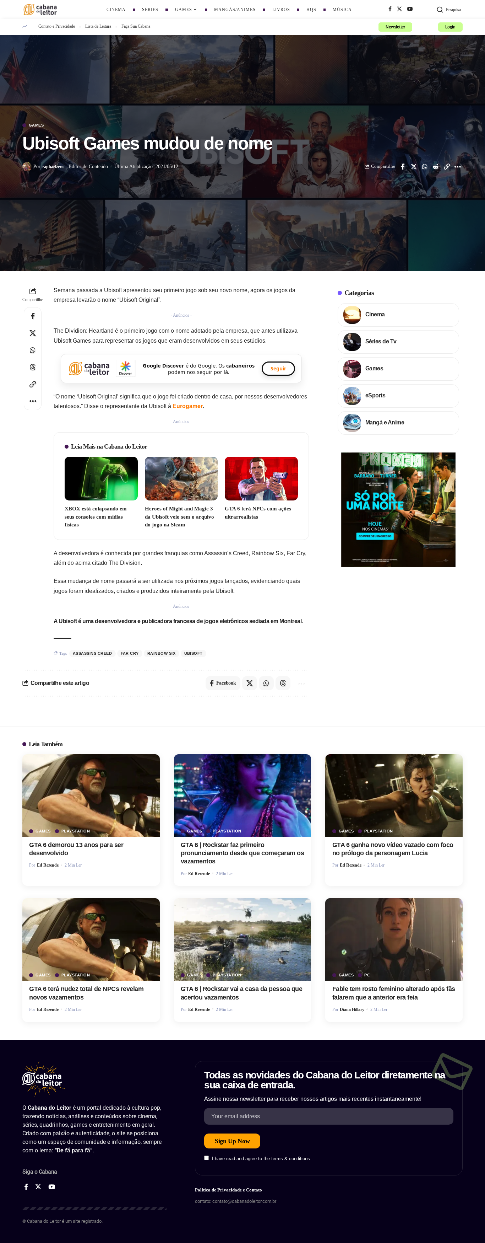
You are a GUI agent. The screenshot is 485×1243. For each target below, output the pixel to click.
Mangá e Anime (384, 422)
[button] (448, 9)
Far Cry (130, 653)
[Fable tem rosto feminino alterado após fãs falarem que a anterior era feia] (394, 939)
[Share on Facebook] (403, 166)
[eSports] (352, 396)
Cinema (375, 314)
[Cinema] (352, 315)
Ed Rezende (48, 865)
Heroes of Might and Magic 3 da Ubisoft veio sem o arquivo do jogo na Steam (179, 516)
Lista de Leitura (98, 26)
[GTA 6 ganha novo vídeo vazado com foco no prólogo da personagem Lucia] (394, 795)
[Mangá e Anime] (352, 423)
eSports (375, 395)
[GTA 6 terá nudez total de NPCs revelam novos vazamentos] (91, 939)
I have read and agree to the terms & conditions (261, 1158)
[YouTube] (410, 9)
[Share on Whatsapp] (425, 166)
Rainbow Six (161, 653)
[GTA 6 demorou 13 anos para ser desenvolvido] (91, 795)
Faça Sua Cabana (135, 26)
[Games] (352, 369)
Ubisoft (193, 653)
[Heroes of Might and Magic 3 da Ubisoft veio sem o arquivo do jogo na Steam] (181, 478)
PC (367, 975)
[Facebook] (390, 9)
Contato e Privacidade (56, 26)
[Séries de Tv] (352, 342)
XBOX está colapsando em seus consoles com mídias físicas (96, 516)
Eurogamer (188, 406)
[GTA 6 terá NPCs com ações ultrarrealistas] (261, 478)
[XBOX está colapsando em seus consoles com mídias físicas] (101, 478)
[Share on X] (414, 166)
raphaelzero (53, 166)
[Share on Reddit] (436, 166)
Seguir (278, 368)
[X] (399, 9)
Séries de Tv (381, 341)
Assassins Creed (92, 653)
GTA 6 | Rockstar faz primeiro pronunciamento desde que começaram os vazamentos (242, 853)
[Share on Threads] (32, 367)
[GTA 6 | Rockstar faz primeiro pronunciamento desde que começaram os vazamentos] (242, 795)
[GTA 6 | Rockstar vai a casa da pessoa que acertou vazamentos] (242, 939)
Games (36, 125)
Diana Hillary (352, 1009)
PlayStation (75, 831)
